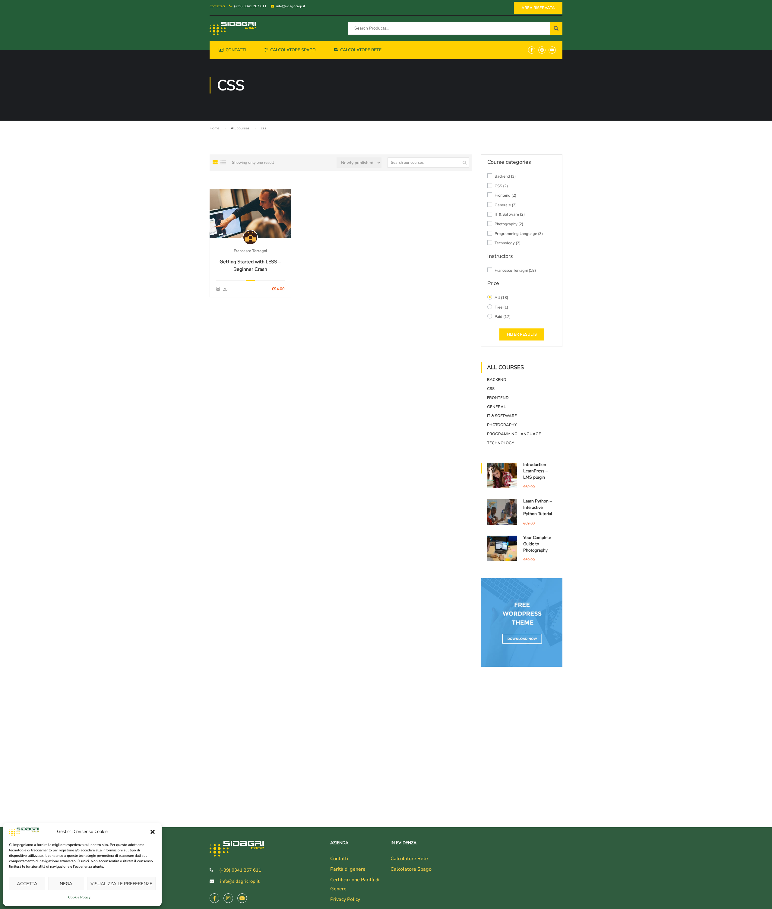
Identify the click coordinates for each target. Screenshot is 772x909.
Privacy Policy (345, 899)
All (501, 297)
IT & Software (510, 214)
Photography (509, 224)
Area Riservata (538, 8)
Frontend (505, 195)
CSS (501, 186)
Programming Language (519, 233)
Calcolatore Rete (360, 50)
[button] (153, 832)
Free (501, 307)
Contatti (236, 50)
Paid (503, 316)
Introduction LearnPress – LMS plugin (535, 471)
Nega (66, 884)
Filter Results (522, 334)
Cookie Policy (79, 897)
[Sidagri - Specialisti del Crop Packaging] (233, 28)
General (496, 407)
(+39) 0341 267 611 (250, 6)
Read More (250, 213)
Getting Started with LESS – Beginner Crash (250, 265)
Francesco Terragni (515, 270)
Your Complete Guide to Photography (537, 544)
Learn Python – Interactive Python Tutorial (537, 507)
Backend (505, 176)
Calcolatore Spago (293, 50)
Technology (507, 243)
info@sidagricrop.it (290, 6)
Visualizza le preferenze (121, 884)
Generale (506, 205)
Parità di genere (347, 869)
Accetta (27, 884)
